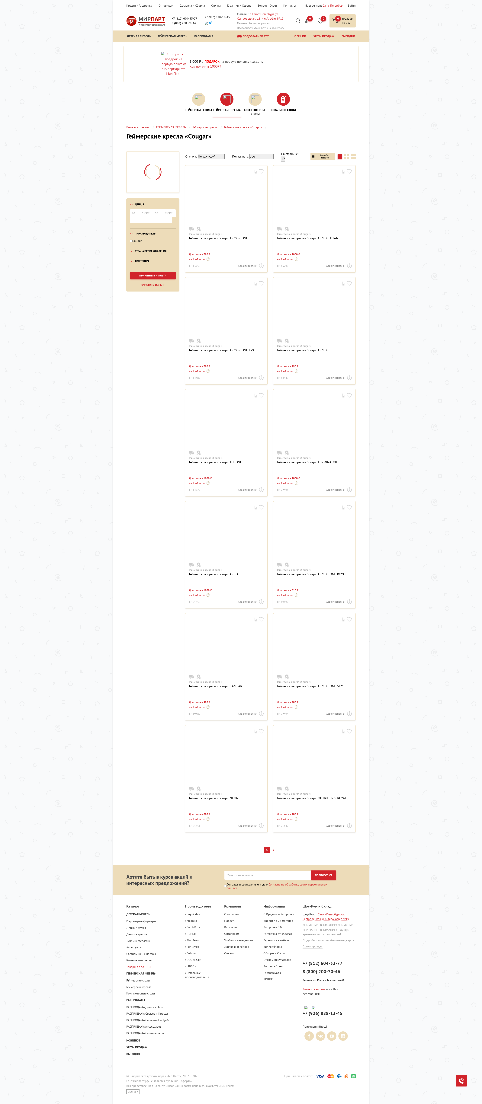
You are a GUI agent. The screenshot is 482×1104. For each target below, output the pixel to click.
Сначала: (191, 156)
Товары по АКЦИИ (138, 967)
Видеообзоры (272, 947)
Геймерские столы (138, 980)
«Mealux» (191, 921)
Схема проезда (313, 946)
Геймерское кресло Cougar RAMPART (216, 686)
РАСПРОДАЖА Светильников (145, 1033)
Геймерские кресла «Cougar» (206, 234)
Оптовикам (166, 5)
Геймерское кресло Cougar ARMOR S (304, 350)
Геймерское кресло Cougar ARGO (213, 574)
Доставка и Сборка (192, 5)
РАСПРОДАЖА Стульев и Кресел (147, 1013)
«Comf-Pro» (192, 927)
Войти (352, 5)
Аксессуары (134, 947)
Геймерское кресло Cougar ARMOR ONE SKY (310, 686)
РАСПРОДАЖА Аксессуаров (144, 1026)
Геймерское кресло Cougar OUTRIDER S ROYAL (312, 798)
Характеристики (247, 265)
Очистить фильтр (152, 285)
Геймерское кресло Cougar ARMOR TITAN (307, 238)
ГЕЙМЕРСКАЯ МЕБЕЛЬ (141, 973)
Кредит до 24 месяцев (278, 921)
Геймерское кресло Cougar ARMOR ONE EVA (222, 350)
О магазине (231, 914)
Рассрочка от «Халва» (277, 934)
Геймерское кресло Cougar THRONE (215, 462)
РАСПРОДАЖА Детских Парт (144, 1007)
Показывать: (240, 156)
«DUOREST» (193, 960)
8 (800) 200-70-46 (184, 23)
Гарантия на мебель (276, 940)
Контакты (289, 5)
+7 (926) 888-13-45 (217, 17)
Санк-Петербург (333, 5)
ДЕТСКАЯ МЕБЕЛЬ (138, 914)
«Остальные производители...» (197, 975)
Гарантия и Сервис (239, 5)
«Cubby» (190, 953)
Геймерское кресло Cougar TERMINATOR (307, 462)
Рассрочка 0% (272, 927)
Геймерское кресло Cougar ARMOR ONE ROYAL (311, 574)
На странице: (289, 153)
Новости (229, 921)
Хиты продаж (136, 1047)
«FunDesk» (192, 947)
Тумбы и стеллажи (138, 941)
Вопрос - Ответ (267, 5)
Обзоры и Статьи (274, 953)
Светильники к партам (141, 954)
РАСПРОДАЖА (135, 1000)
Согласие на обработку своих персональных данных (277, 886)
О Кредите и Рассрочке (278, 914)
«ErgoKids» (192, 914)
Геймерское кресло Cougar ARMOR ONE (218, 238)
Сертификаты (272, 973)
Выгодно (133, 1054)
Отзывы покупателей (277, 960)
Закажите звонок (314, 989)
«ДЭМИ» (190, 934)
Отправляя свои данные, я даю (277, 886)
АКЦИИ (268, 979)
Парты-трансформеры (141, 921)
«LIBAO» (190, 966)
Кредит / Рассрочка (139, 5)
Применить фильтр (152, 275)
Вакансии (230, 927)
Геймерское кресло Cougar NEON (213, 798)
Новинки (133, 1040)
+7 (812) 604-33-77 (184, 19)
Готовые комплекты (139, 960)
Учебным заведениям (238, 940)
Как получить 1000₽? (205, 66)
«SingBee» (192, 940)
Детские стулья (136, 928)
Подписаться (323, 875)
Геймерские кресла (138, 987)
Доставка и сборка (236, 947)
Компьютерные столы (140, 993)
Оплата (216, 5)
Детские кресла (136, 934)
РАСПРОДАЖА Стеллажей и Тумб (147, 1020)
